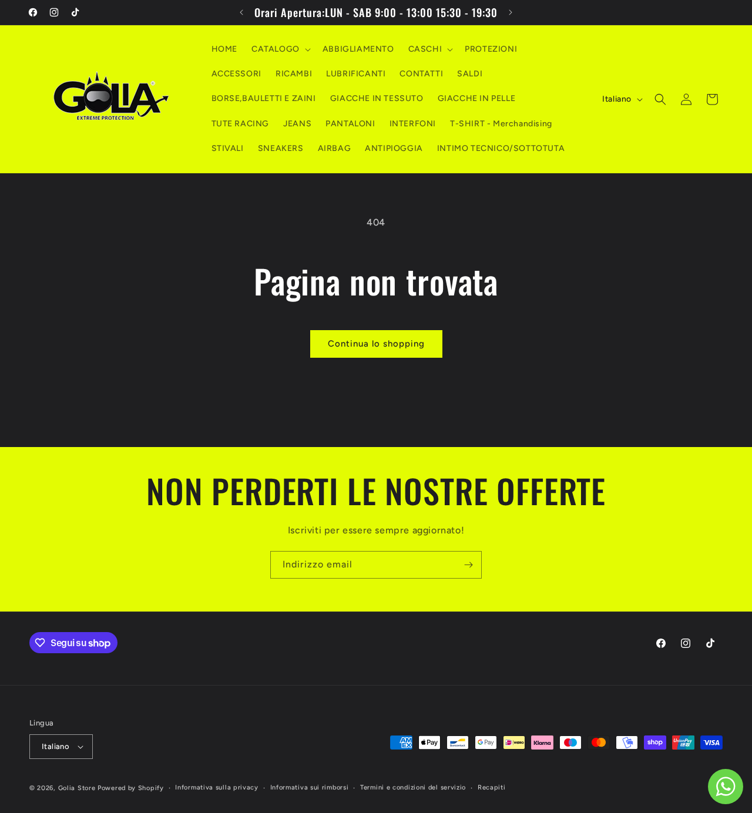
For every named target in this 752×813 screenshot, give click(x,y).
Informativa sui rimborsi (309, 787)
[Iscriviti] (468, 565)
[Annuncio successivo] (510, 12)
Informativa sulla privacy (216, 787)
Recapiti (492, 787)
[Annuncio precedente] (241, 12)
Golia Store (77, 788)
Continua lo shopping (376, 343)
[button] (279, 49)
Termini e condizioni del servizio (413, 787)
